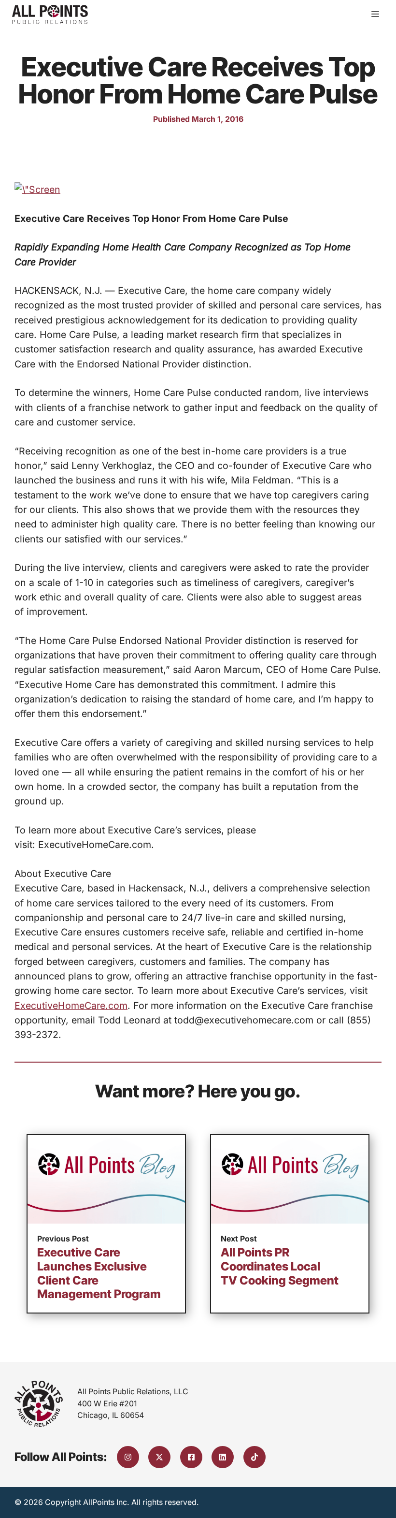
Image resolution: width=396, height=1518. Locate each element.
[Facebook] (191, 1457)
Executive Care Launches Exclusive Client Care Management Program (99, 1273)
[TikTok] (254, 1457)
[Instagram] (128, 1457)
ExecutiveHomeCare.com (70, 1005)
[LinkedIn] (223, 1457)
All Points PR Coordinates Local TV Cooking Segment (280, 1266)
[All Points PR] (50, 14)
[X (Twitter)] (159, 1457)
